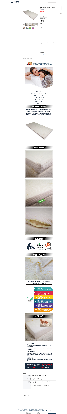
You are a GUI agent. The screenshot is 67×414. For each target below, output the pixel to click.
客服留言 (38, 412)
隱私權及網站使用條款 (28, 413)
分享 (40, 54)
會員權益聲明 (38, 413)
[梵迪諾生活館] (15, 2)
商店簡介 (27, 412)
